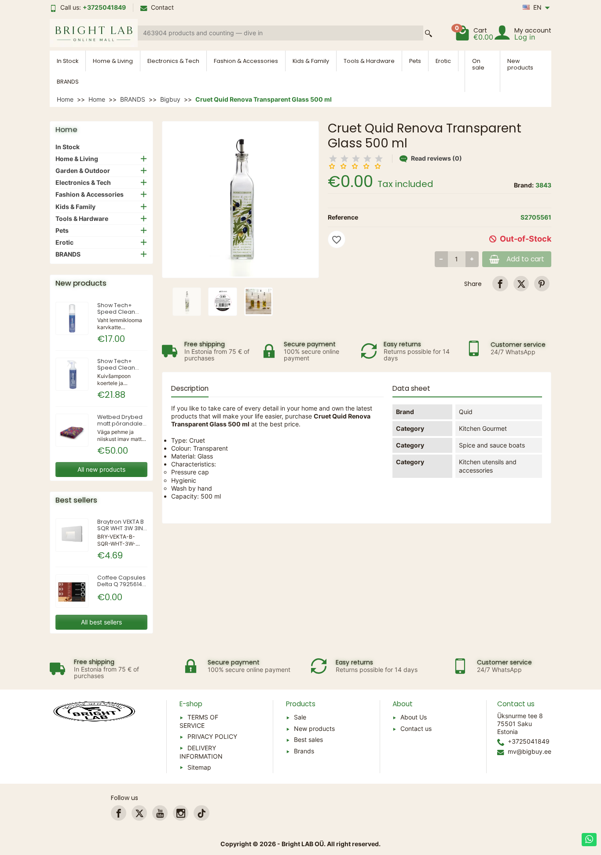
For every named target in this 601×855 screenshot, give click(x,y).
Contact (162, 7)
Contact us (416, 728)
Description (190, 388)
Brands (304, 751)
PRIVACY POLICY (212, 736)
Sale (300, 717)
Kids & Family (311, 61)
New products (520, 64)
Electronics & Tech (173, 61)
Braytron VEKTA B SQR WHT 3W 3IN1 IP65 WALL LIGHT (121, 528)
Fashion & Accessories (246, 61)
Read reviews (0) (436, 158)
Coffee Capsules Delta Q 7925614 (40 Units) (121, 584)
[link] (500, 283)
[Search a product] (428, 33)
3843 (543, 185)
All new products (101, 469)
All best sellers (101, 622)
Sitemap (199, 767)
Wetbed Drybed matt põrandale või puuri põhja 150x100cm (120, 426)
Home (66, 129)
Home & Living (113, 61)
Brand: (524, 185)
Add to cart (525, 259)
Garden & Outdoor (82, 170)
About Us (413, 717)
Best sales (308, 739)
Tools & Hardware (369, 61)
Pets (415, 61)
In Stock (67, 61)
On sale (478, 64)
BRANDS (68, 81)
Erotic (443, 61)
